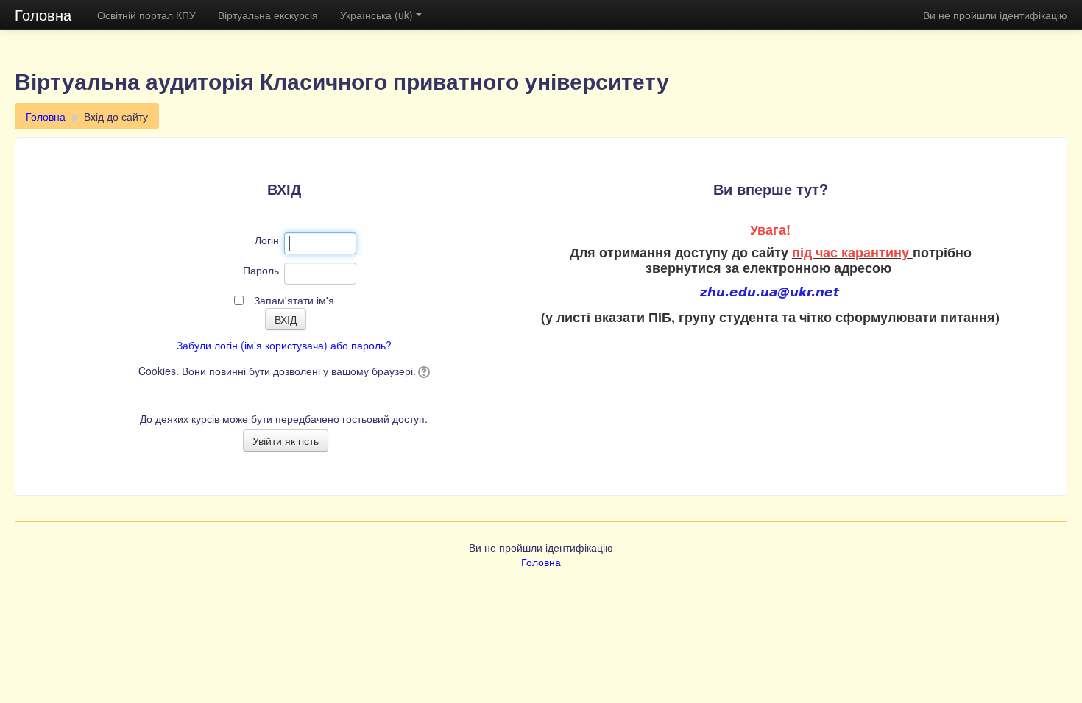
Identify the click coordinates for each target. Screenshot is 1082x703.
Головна (43, 14)
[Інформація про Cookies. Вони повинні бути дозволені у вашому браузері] (423, 370)
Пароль (261, 270)
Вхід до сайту (116, 116)
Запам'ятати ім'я (294, 300)
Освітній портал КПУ (146, 14)
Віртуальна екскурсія (268, 14)
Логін (267, 239)
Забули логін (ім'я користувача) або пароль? (284, 345)
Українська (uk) (376, 14)
